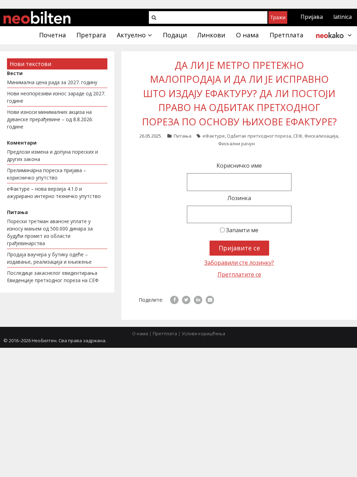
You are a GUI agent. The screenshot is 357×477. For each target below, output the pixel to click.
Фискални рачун (236, 143)
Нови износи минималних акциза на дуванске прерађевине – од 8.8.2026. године (50, 119)
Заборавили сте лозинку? (239, 262)
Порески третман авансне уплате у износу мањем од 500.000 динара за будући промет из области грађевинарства (50, 232)
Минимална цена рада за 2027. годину (52, 82)
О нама (140, 333)
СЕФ (297, 136)
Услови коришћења (203, 333)
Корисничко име (239, 165)
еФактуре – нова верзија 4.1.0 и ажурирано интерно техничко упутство (54, 192)
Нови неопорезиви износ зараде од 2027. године (56, 97)
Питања (182, 136)
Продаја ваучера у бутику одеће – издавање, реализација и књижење (49, 258)
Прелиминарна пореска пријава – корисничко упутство (46, 174)
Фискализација (321, 136)
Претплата (165, 333)
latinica (342, 17)
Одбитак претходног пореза (259, 136)
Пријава (312, 17)
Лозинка (239, 198)
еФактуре (214, 136)
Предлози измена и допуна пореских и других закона (52, 155)
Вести (15, 73)
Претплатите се (239, 274)
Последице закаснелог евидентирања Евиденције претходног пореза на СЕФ (53, 277)
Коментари (22, 142)
